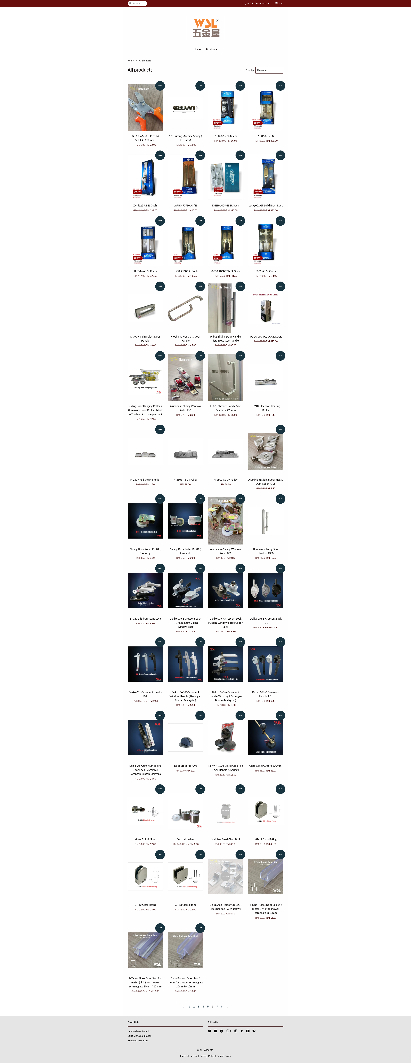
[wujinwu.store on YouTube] (248, 1031)
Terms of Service (189, 1056)
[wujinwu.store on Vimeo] (254, 1031)
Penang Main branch (138, 1031)
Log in (245, 3)
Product (211, 49)
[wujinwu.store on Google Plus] (229, 1031)
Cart (281, 3)
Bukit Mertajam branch (139, 1035)
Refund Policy (224, 1056)
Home (197, 49)
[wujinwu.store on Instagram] (236, 1031)
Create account (262, 3)
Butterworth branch (138, 1040)
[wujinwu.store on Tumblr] (242, 1031)
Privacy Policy (207, 1056)
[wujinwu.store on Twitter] (209, 1031)
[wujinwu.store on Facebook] (215, 1031)
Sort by (250, 70)
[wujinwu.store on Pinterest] (221, 1031)
